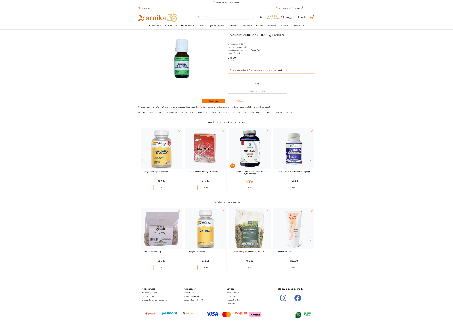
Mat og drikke (187, 26)
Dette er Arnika (232, 293)
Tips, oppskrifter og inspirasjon (154, 300)
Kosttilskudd (154, 26)
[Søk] (253, 17)
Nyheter (259, 26)
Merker (284, 26)
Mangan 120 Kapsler (197, 252)
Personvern (231, 303)
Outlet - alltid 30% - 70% (193, 300)
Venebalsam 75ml (284, 252)
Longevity (246, 26)
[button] (275, 17)
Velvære (232, 26)
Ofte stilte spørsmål (149, 293)
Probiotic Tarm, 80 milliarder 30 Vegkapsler (294, 172)
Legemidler (297, 26)
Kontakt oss (231, 296)
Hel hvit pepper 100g (153, 252)
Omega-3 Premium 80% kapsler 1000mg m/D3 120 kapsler (251, 173)
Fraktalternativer (148, 296)
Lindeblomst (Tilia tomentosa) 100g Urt (248, 252)
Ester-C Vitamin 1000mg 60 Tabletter (204, 172)
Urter (201, 26)
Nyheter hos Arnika (191, 296)
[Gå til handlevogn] (311, 17)
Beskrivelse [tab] (213, 101)
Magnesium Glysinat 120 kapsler (157, 172)
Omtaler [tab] (239, 101)
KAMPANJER (170, 26)
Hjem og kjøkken (216, 26)
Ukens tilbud (189, 293)
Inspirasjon (145, 8)
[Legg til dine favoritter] (179, 131)
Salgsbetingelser (233, 300)
